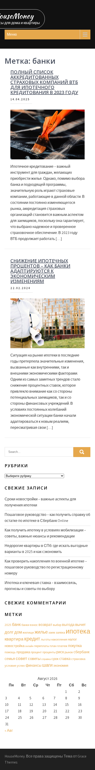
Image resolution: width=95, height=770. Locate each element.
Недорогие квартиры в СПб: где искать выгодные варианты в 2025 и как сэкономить (46, 548)
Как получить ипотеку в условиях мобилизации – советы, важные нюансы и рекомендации (45, 533)
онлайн (29, 646)
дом (18, 632)
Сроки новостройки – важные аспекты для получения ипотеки (40, 502)
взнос (34, 625)
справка (46, 659)
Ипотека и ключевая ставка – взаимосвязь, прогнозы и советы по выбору (41, 585)
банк (16, 624)
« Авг (9, 730)
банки (25, 625)
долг (9, 632)
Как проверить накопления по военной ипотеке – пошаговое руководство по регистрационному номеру (46, 567)
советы (34, 658)
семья (10, 658)
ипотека (78, 631)
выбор (57, 625)
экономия (60, 665)
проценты (49, 652)
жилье (41, 632)
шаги (47, 665)
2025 (8, 624)
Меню (12, 34)
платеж (62, 646)
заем (51, 632)
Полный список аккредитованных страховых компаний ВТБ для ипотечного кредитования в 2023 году (44, 82)
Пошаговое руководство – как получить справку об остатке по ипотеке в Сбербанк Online (47, 517)
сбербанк (81, 652)
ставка (65, 658)
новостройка (14, 646)
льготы (45, 639)
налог (72, 639)
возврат (45, 624)
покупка (75, 645)
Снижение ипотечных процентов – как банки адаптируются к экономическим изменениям (40, 271)
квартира (14, 639)
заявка (60, 632)
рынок (69, 652)
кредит (32, 638)
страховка (78, 659)
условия (10, 666)
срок (55, 658)
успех (21, 666)
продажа (23, 652)
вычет (80, 624)
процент (36, 652)
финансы (34, 665)
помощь (10, 652)
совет (21, 658)
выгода (68, 624)
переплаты (41, 646)
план (53, 646)
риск (60, 652)
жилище (28, 632)
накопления (59, 639)
